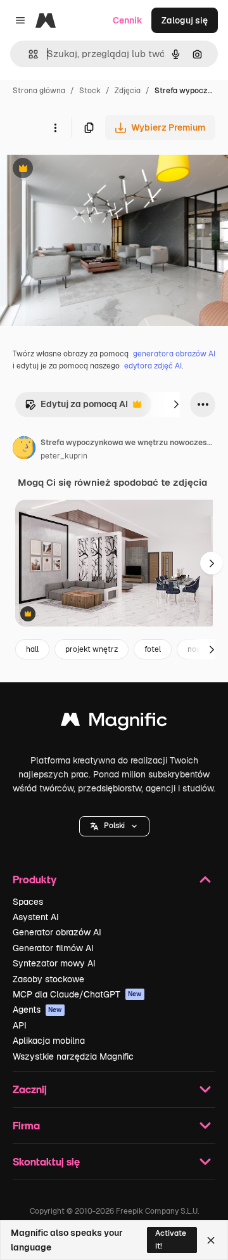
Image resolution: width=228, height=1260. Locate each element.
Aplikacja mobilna (49, 1040)
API (20, 1025)
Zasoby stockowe (48, 979)
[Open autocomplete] (28, 54)
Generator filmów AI (53, 948)
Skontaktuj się (46, 1161)
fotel (152, 649)
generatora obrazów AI (174, 354)
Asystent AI (36, 917)
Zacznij (30, 1089)
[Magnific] (114, 722)
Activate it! (170, 1239)
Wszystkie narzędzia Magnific (73, 1056)
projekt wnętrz (91, 649)
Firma (26, 1125)
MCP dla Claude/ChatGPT (77, 994)
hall (32, 649)
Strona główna (39, 91)
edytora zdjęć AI (153, 366)
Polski (114, 826)
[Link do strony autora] (24, 449)
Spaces (28, 901)
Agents (37, 1009)
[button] (114, 826)
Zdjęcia (128, 91)
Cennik (127, 20)
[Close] (211, 1240)
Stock (90, 91)
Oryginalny (87, 170)
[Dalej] (176, 404)
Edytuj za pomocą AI (76, 407)
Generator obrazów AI (57, 932)
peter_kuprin (64, 456)
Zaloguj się (185, 20)
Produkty (34, 879)
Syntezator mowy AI (54, 963)
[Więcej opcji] (55, 127)
